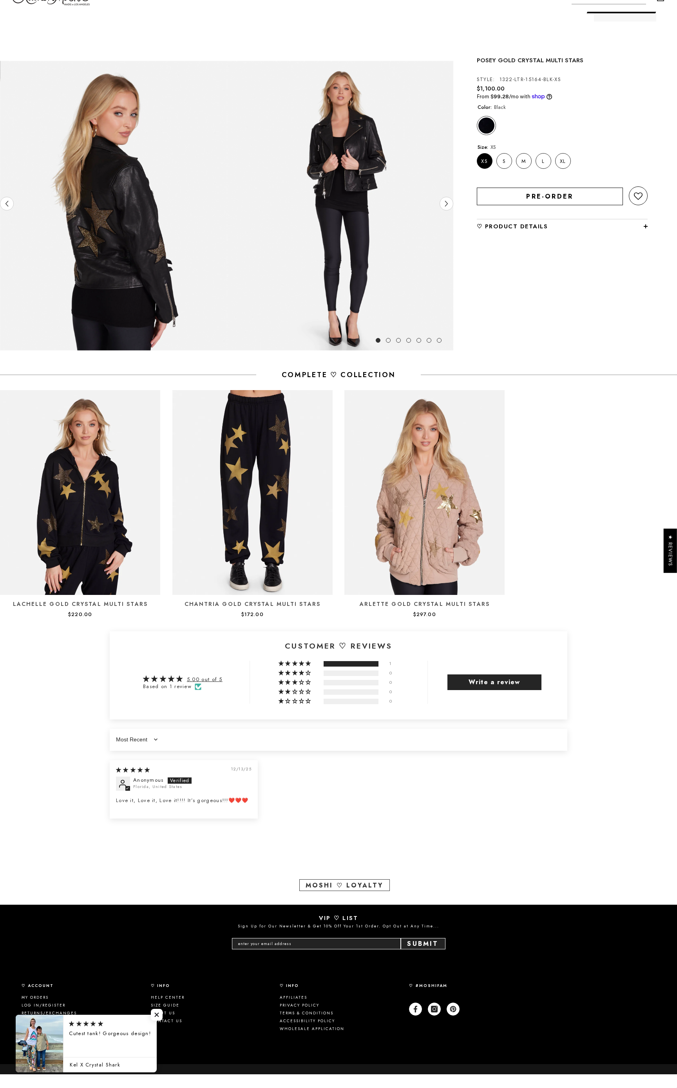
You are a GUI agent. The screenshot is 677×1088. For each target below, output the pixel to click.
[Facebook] (415, 1009)
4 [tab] (408, 340)
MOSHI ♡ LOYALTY (345, 885)
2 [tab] (388, 340)
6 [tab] (429, 340)
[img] (133, 770)
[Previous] (7, 204)
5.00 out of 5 (205, 679)
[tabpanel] (113, 205)
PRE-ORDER (549, 196)
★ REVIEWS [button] (670, 551)
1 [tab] (378, 340)
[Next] (446, 204)
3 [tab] (398, 340)
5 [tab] (418, 340)
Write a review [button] (494, 682)
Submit (422, 943)
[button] (638, 195)
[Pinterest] (453, 1009)
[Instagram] (434, 1009)
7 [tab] (439, 340)
